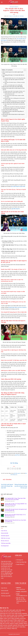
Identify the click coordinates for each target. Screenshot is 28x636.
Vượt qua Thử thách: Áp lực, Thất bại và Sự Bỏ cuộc (15, 83)
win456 (16, 623)
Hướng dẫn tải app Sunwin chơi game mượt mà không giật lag (16, 510)
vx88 (16, 615)
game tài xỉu (3, 628)
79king (12, 618)
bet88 (11, 616)
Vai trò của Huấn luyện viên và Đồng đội (13, 85)
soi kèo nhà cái (17, 611)
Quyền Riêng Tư (20, 564)
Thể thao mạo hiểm (5, 543)
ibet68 (19, 613)
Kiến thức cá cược (5, 538)
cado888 (20, 623)
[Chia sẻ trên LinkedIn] (20, 469)
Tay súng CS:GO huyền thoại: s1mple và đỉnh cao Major (14, 96)
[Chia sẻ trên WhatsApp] (8, 469)
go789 (7, 620)
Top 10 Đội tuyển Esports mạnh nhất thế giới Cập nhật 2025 (7, 486)
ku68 (4, 620)
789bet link (14, 628)
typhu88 (15, 625)
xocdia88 (10, 625)
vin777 (9, 613)
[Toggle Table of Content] (24, 70)
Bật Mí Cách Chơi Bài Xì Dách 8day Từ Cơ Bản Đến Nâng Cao (15, 515)
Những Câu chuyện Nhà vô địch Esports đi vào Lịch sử (14, 89)
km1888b (20, 615)
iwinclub (7, 623)
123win (5, 618)
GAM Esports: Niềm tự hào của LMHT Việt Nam (15, 108)
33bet (1, 615)
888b (20, 610)
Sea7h (18, 634)
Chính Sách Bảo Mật (21, 562)
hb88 (5, 622)
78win (22, 620)
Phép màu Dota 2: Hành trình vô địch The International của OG (14, 93)
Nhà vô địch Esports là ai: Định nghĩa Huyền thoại (13, 72)
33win (24, 627)
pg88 (13, 610)
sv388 (4, 610)
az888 (1, 622)
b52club (9, 627)
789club (9, 628)
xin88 (16, 610)
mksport (12, 623)
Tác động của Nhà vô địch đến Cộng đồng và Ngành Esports (13, 112)
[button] (2, 2)
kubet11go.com (4, 613)
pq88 (16, 613)
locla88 (18, 622)
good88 (17, 618)
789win (25, 623)
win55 (1, 627)
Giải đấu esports (14, 6)
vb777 (19, 616)
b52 (4, 623)
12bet (22, 616)
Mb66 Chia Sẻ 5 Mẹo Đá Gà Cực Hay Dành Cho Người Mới (15, 520)
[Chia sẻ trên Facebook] (10, 469)
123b (1, 623)
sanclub (5, 625)
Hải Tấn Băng (21, 16)
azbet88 (9, 615)
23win (23, 610)
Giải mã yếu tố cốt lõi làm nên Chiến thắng (13, 86)
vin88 (10, 610)
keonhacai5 (22, 618)
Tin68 (20, 627)
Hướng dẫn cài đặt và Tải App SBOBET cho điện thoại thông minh (16, 504)
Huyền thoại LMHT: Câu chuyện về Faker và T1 (15, 91)
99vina (19, 625)
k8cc (1, 610)
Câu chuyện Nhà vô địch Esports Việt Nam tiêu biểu (15, 104)
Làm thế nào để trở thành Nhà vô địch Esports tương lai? (13, 115)
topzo (8, 622)
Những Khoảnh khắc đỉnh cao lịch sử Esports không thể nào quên (20, 486)
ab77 (15, 622)
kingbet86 (24, 613)
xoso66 (5, 627)
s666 (7, 610)
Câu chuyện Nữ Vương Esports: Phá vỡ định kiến (15, 101)
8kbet (22, 625)
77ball (11, 622)
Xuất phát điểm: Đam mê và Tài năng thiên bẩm (15, 78)
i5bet (15, 620)
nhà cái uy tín (6, 611)
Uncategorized (5, 545)
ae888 (19, 620)
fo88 (13, 627)
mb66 (22, 622)
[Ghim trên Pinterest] (17, 469)
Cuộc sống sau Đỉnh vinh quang (10, 109)
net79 (9, 618)
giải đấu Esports (16, 208)
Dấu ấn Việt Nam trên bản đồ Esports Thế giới (13, 102)
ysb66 (12, 615)
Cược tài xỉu (4, 530)
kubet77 (12, 620)
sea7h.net (17, 455)
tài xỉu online (6, 616)
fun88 (1, 611)
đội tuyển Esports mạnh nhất (18, 186)
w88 (12, 611)
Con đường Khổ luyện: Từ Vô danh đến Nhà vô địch (13, 75)
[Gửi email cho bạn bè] (15, 469)
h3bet (4, 615)
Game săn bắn (4, 533)
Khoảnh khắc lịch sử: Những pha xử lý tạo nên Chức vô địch (15, 99)
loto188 (15, 616)
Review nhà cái (5, 540)
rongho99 (25, 615)
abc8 (26, 625)
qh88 (25, 622)
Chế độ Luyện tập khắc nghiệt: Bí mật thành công (14, 80)
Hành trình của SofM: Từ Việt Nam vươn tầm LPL (15, 106)
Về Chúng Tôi (19, 559)
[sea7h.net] (14, 2)
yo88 (1, 616)
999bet (1, 618)
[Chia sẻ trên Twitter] (13, 469)
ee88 (1, 625)
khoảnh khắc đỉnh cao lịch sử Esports (17, 307)
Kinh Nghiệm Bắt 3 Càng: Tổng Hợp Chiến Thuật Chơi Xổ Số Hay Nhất (15, 499)
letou (13, 613)
